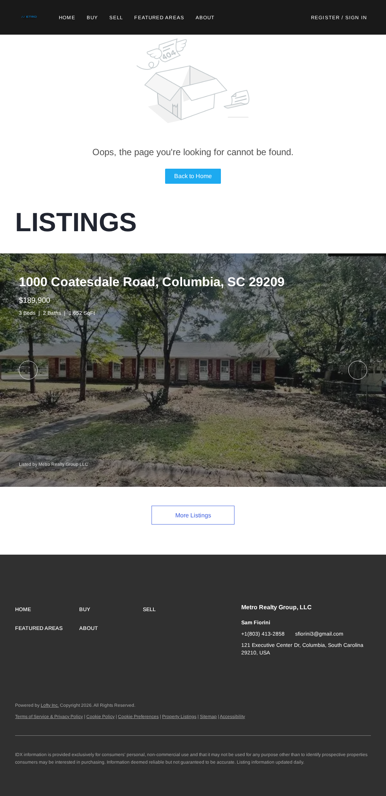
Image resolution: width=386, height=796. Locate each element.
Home (67, 17)
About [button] (205, 17)
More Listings (193, 515)
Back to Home (193, 176)
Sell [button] (116, 17)
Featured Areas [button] (159, 17)
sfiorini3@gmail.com (319, 634)
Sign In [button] (356, 17)
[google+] (247, 669)
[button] (29, 17)
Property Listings (179, 716)
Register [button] (325, 17)
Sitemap (208, 716)
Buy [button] (92, 17)
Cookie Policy (100, 716)
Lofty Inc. (50, 705)
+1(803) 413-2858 (263, 634)
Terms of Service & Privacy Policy (49, 716)
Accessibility (232, 716)
